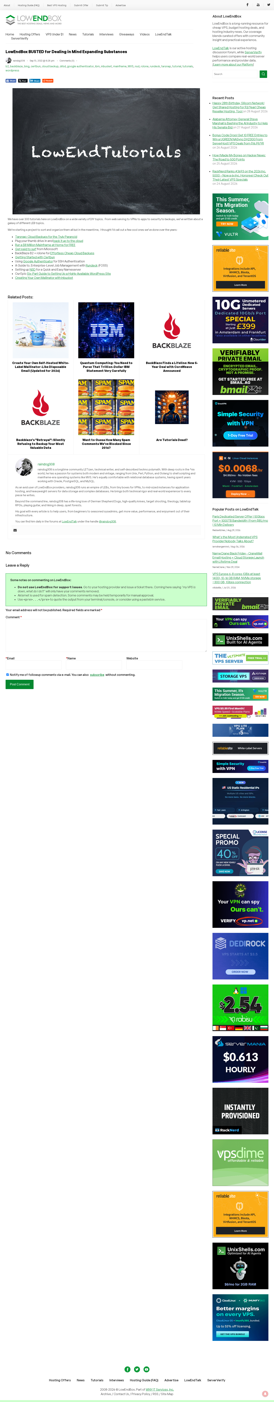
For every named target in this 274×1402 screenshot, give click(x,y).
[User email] (15, 530)
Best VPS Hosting (56, 5)
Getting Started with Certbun (35, 257)
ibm (97, 66)
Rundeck (92, 265)
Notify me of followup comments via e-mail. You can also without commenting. (72, 675)
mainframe (120, 66)
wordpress (12, 70)
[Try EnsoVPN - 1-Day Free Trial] (240, 445)
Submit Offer (81, 5)
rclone (145, 66)
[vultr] (240, 239)
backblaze (16, 66)
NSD (33, 269)
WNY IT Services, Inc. (160, 1389)
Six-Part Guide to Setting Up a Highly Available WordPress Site (69, 273)
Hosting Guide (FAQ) (29, 5)
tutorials (187, 66)
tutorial (176, 66)
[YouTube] (258, 5)
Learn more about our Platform (233, 64)
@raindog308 (107, 521)
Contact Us (122, 1394)
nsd (137, 66)
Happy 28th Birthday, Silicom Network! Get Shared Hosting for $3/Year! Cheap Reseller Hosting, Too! (239, 107)
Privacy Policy (141, 1394)
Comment (14, 617)
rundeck (155, 66)
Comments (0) (67, 60)
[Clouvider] (240, 342)
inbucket (106, 66)
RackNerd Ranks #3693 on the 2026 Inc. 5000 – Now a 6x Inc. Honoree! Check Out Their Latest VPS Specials (240, 175)
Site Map (167, 1394)
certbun (36, 66)
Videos (145, 34)
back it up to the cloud (68, 241)
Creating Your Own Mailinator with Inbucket (44, 278)
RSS (156, 1394)
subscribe (97, 675)
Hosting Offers (30, 34)
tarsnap (166, 66)
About (7, 5)
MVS (130, 66)
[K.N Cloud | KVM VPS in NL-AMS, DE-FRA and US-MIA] (240, 497)
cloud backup (50, 66)
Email (10, 658)
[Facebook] (247, 5)
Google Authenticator (38, 261)
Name (71, 658)
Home (10, 34)
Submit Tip (102, 5)
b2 (7, 66)
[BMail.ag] (240, 394)
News (73, 34)
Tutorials (88, 34)
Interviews (107, 34)
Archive (106, 1394)
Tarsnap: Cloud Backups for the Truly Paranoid (46, 237)
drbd (63, 66)
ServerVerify (19, 38)
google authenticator (80, 66)
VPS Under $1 (54, 34)
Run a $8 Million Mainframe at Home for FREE (45, 245)
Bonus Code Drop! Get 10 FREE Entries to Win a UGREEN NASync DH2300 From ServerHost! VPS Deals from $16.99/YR (239, 139)
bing (26, 66)
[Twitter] (268, 5)
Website (132, 658)
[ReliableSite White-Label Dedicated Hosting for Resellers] (240, 290)
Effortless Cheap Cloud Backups (72, 253)
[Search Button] (263, 74)
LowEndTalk (163, 34)
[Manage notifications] (265, 1394)
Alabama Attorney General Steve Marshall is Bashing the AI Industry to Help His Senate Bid (240, 123)
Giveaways (126, 34)
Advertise (121, 5)
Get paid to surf (25, 249)
